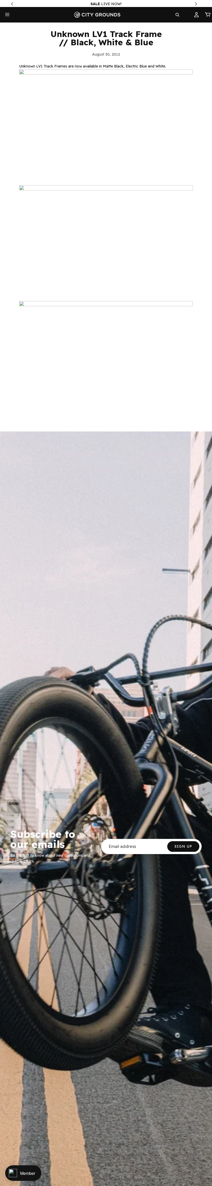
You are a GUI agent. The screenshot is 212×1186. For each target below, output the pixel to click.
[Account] (196, 14)
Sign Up (183, 846)
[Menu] (7, 15)
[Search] (177, 14)
